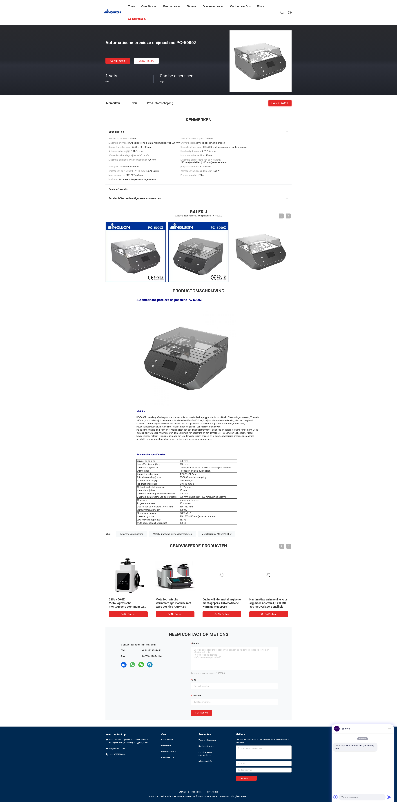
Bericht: (196, 643)
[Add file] (335, 797)
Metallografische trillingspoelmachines (172, 534)
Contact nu (201, 712)
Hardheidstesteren (206, 746)
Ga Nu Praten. (117, 60)
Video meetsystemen (207, 740)
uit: (194, 680)
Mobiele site (196, 792)
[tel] (158, 665)
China (260, 6)
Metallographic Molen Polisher (217, 534)
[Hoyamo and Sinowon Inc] (114, 11)
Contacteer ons (167, 757)
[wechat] (141, 665)
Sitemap (182, 792)
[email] (124, 665)
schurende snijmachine (131, 534)
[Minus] (389, 729)
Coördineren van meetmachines (205, 753)
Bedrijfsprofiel (167, 740)
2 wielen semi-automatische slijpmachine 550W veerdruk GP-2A (267, 603)
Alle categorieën (205, 761)
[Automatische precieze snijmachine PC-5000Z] (261, 61)
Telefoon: (197, 695)
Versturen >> (246, 778)
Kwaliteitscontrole (168, 751)
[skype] (150, 665)
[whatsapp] (132, 665)
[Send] (389, 797)
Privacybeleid (212, 792)
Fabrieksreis (166, 746)
